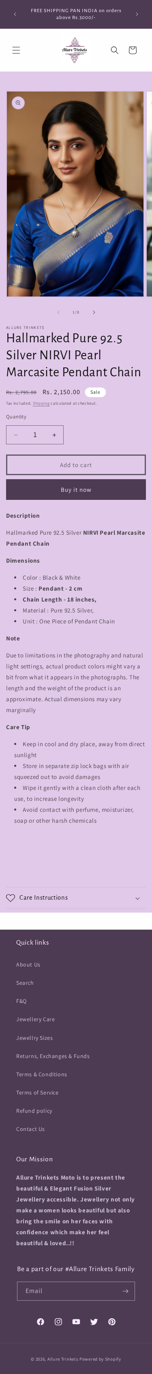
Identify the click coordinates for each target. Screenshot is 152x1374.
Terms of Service (37, 1092)
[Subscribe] (126, 1291)
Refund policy (34, 1110)
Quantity (16, 416)
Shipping (41, 403)
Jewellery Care (35, 1019)
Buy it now (76, 489)
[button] (16, 50)
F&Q (21, 1001)
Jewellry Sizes (34, 1037)
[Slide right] (94, 312)
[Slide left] (58, 312)
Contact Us (30, 1129)
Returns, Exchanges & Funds (53, 1056)
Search (25, 982)
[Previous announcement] (15, 14)
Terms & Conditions (41, 1074)
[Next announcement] (137, 14)
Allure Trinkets (63, 1359)
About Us (28, 964)
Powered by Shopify (100, 1359)
